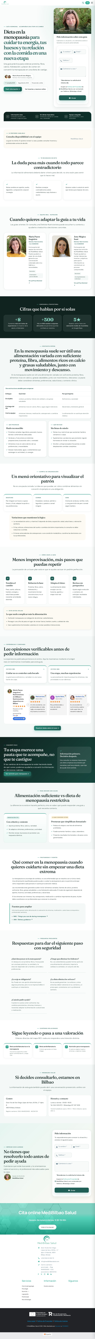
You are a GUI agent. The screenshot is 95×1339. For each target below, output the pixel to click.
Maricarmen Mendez (41, 696)
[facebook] (38, 1274)
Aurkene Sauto (81, 696)
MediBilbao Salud (77, 139)
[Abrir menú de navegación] (92, 2)
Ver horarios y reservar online (35, 89)
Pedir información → (13, 89)
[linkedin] (51, 1274)
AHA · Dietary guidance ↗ (23, 920)
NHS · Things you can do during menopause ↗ (31, 916)
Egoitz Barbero (61, 696)
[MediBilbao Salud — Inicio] (5, 3)
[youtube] (48, 1274)
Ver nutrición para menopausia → (17, 774)
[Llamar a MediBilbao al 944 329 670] (83, 2)
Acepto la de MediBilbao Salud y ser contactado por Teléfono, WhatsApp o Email (72, 89)
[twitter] (41, 1274)
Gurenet (58, 1326)
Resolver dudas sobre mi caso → (47, 728)
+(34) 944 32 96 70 (47, 1258)
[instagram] (44, 1274)
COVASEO (65, 1326)
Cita (87, 3)
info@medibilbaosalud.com (50, 1261)
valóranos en (18, 718)
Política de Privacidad (74, 87)
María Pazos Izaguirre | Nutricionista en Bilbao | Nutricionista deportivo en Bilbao (18, 697)
